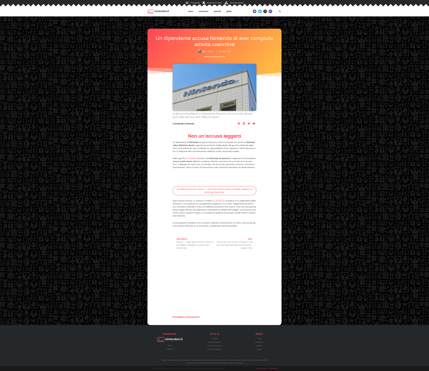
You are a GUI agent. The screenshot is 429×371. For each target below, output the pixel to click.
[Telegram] (260, 11)
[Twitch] (270, 11)
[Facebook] (254, 11)
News (190, 11)
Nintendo (207, 57)
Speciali (217, 11)
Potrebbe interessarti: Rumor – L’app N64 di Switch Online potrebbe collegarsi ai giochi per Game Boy (214, 190)
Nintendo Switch (218, 57)
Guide (228, 11)
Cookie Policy (272, 368)
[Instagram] (265, 11)
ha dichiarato (218, 201)
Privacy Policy (261, 368)
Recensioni (203, 11)
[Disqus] (214, 284)
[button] (280, 11)
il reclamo (192, 158)
